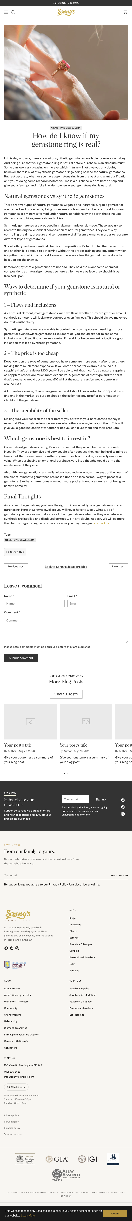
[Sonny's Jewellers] (66, 12)
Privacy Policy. (59, 884)
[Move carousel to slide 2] (67, 773)
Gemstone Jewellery (66, 127)
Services (74, 970)
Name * (9, 596)
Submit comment (21, 658)
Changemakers (12, 1014)
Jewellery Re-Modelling (82, 995)
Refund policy (11, 1121)
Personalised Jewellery (82, 957)
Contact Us (10, 1047)
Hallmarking (10, 1021)
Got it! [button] (115, 1213)
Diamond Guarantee (15, 1027)
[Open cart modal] (125, 12)
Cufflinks (74, 950)
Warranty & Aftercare (16, 1001)
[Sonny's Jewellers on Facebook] (123, 800)
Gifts (72, 963)
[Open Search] (12, 12)
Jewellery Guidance (80, 1001)
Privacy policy (11, 1115)
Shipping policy (12, 1127)
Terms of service (13, 1134)
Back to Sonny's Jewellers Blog (66, 567)
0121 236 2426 (12, 1071)
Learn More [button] (28, 1215)
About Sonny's (12, 988)
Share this (17, 552)
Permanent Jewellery (81, 1008)
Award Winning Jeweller (17, 995)
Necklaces (75, 924)
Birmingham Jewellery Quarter (21, 1034)
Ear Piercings (76, 1014)
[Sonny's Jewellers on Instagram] (123, 814)
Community (11, 1008)
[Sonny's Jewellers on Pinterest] (123, 807)
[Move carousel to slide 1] (64, 773)
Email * (72, 596)
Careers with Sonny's (16, 1041)
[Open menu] (5, 12)
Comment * (12, 612)
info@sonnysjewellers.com (19, 1076)
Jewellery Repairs (79, 988)
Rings (72, 918)
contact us (101, 523)
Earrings (74, 937)
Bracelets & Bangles (80, 944)
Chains (73, 931)
